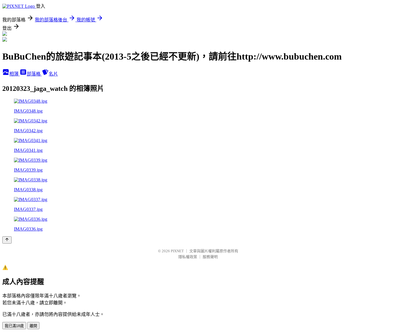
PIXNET (177, 251)
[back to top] (7, 240)
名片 (53, 73)
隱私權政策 (187, 257)
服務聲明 (210, 257)
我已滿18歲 (14, 326)
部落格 (34, 73)
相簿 (14, 73)
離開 (33, 326)
